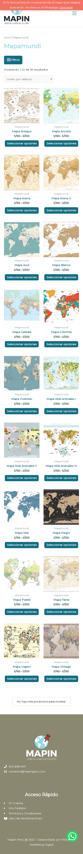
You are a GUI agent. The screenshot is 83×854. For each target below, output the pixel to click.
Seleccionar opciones (22, 143)
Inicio (7, 37)
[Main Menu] (74, 13)
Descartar (66, 7)
